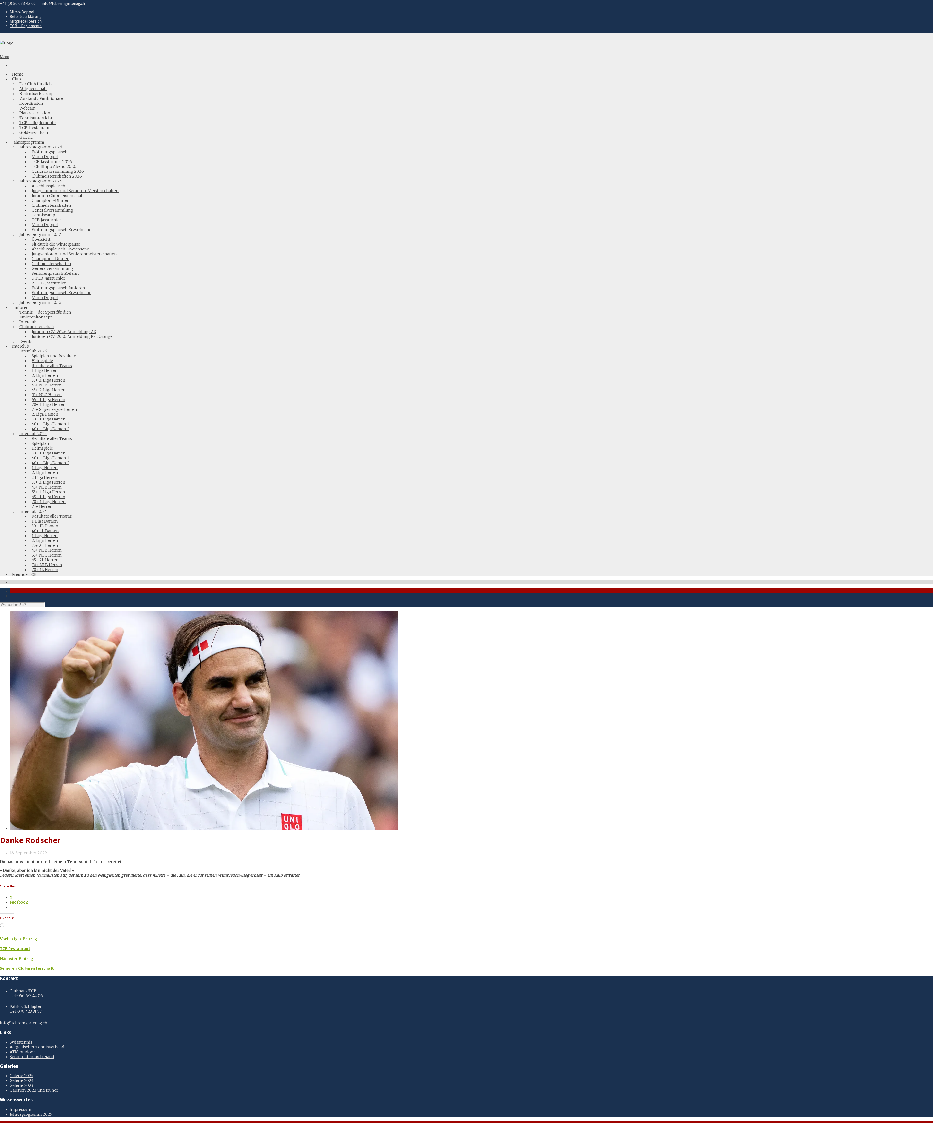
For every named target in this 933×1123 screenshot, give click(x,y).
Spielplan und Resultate (54, 355)
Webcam (27, 108)
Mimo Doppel (45, 156)
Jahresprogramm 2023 (40, 302)
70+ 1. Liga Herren (49, 404)
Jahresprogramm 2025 (40, 181)
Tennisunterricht (35, 117)
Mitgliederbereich (26, 21)
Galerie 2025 (21, 1075)
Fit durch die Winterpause (56, 244)
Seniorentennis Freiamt (32, 1056)
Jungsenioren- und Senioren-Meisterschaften (75, 190)
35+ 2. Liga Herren (48, 380)
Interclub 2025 (33, 433)
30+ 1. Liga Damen (49, 419)
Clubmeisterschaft (36, 326)
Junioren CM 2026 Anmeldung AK (64, 331)
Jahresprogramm (28, 142)
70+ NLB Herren (47, 564)
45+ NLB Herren (47, 385)
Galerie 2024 (22, 1080)
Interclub (27, 321)
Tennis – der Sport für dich (45, 312)
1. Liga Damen (45, 521)
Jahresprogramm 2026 (40, 147)
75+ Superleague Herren (54, 409)
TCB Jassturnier (46, 219)
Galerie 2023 (21, 1085)
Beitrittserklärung (26, 16)
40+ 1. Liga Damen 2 (50, 428)
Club (16, 79)
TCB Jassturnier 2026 (52, 161)
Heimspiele (42, 360)
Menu (4, 57)
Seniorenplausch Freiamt (55, 273)
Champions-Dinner (50, 200)
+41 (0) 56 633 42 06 (18, 3)
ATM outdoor (22, 1051)
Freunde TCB (24, 574)
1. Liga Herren (45, 370)
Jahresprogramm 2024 (40, 234)
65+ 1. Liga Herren (48, 399)
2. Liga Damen (45, 414)
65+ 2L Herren (45, 559)
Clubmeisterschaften (51, 205)
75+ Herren (42, 506)
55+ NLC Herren (47, 394)
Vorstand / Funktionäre (41, 98)
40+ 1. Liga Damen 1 (50, 423)
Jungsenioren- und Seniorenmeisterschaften (74, 253)
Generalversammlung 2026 (58, 171)
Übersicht (41, 239)
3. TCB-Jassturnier (48, 278)
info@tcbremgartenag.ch (63, 3)
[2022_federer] (204, 828)
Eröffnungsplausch (50, 151)
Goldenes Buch (33, 132)
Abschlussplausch (48, 185)
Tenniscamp (43, 215)
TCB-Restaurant (34, 127)
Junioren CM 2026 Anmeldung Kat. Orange (72, 336)
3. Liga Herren (44, 477)
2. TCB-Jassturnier (49, 283)
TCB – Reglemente (26, 26)
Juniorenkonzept (35, 317)
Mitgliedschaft (33, 88)
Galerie (26, 137)
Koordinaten (31, 103)
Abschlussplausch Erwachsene (60, 249)
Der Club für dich (35, 83)
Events (25, 341)
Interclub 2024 (33, 511)
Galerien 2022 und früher (34, 1090)
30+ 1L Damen (45, 525)
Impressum (20, 1109)
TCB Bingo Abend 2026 (54, 166)
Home (18, 74)
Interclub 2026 (33, 351)
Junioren (20, 307)
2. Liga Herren (45, 375)
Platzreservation (34, 113)
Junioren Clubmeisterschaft (58, 195)
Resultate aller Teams (52, 365)
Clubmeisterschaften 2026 (57, 176)
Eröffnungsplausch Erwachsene (61, 229)
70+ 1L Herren (45, 569)
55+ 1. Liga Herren (48, 491)
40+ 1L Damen (45, 530)
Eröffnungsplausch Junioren (58, 287)
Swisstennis (21, 1042)
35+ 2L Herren (45, 545)
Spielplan (40, 443)
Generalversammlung (52, 210)
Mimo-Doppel (22, 12)
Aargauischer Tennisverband (37, 1047)
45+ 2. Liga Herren (49, 389)
